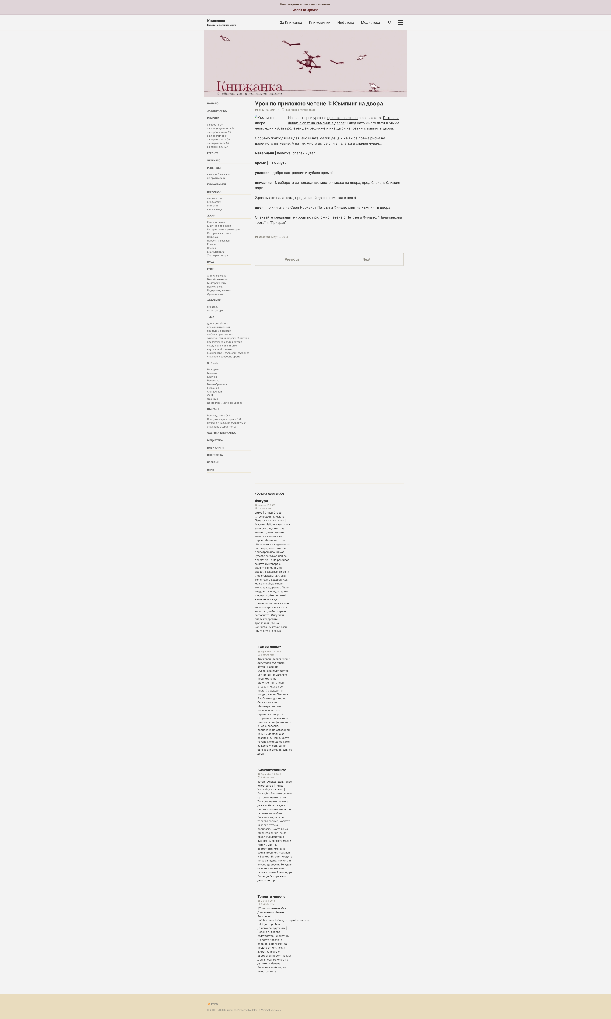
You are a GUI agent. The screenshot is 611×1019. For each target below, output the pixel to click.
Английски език (216, 275)
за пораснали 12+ (217, 146)
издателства (214, 198)
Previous (292, 259)
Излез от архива (305, 10)
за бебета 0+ (215, 124)
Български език (216, 283)
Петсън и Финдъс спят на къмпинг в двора (353, 207)
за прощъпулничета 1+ (220, 128)
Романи (211, 244)
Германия (213, 388)
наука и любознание (219, 349)
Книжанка (221, 22)
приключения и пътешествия (224, 341)
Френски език (215, 294)
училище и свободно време (223, 356)
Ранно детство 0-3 (218, 415)
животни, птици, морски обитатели (228, 338)
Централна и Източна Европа (224, 402)
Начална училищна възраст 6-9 (226, 423)
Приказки (212, 237)
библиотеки (214, 202)
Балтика (212, 376)
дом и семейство (217, 323)
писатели (212, 307)
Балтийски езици (217, 279)
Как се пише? (269, 647)
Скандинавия (215, 391)
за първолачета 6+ (218, 139)
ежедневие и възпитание (222, 345)
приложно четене (342, 118)
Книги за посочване (219, 225)
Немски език (214, 286)
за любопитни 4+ (217, 135)
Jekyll (255, 1010)
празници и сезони (218, 327)
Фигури (261, 501)
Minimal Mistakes (271, 1010)
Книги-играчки (216, 222)
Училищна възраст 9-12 (221, 426)
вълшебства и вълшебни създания (228, 353)
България (213, 369)
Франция (212, 399)
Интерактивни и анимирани (223, 229)
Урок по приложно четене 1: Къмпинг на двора (319, 103)
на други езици (216, 178)
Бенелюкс (213, 380)
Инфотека (345, 22)
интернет (212, 205)
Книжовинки (319, 22)
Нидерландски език (219, 290)
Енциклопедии (216, 251)
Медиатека (370, 22)
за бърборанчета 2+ (219, 132)
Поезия (211, 248)
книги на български (218, 174)
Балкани (212, 373)
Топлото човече (271, 896)
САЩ (210, 395)
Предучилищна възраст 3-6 (224, 419)
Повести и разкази (218, 240)
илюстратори (215, 310)
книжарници (214, 209)
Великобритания (217, 384)
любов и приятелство (220, 334)
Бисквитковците (271, 770)
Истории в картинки (219, 233)
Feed (214, 1004)
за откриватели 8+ (218, 143)
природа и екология (219, 330)
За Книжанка (291, 22)
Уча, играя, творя (217, 255)
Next (366, 259)
